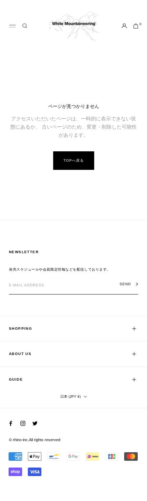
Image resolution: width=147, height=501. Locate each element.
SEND (125, 284)
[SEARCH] (24, 26)
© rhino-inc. (19, 440)
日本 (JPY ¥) (70, 396)
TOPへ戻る (74, 160)
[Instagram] (22, 423)
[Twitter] (34, 423)
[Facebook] (10, 423)
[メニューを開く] (12, 26)
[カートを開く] (135, 26)
